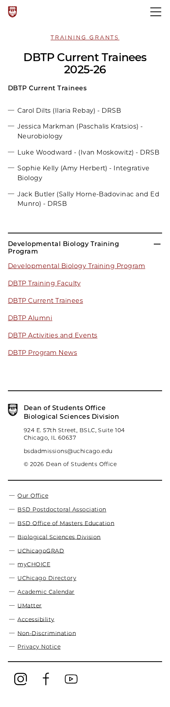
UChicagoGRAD (40, 550)
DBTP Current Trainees (45, 300)
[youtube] (71, 684)
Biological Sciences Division (58, 536)
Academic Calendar (45, 591)
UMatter (29, 605)
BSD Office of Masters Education (65, 522)
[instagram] (20, 684)
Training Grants (85, 37)
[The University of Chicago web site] (12, 12)
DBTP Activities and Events (52, 335)
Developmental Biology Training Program (76, 266)
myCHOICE (33, 564)
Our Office (32, 495)
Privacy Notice (38, 646)
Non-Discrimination (46, 632)
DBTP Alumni (30, 318)
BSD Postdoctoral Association (61, 509)
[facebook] (46, 684)
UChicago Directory (46, 578)
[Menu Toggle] (156, 15)
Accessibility (35, 619)
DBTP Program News (42, 352)
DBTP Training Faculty (44, 283)
